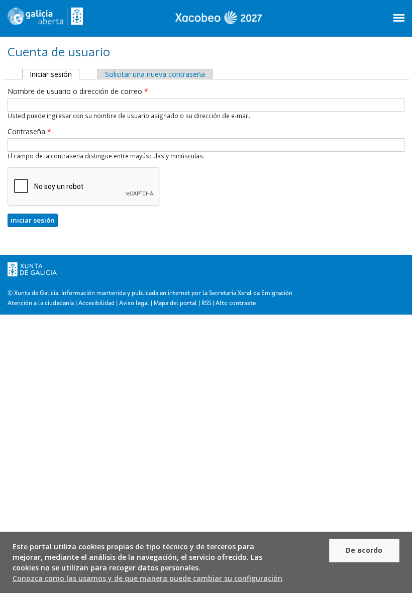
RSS (206, 304)
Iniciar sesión (54, 74)
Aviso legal (134, 304)
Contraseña (29, 131)
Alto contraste (236, 304)
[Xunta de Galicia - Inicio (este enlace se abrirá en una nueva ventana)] (32, 279)
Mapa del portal (175, 304)
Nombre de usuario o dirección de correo (78, 91)
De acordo (364, 550)
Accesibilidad (96, 304)
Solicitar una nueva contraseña (155, 74)
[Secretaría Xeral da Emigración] (45, 20)
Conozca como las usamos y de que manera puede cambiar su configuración (147, 578)
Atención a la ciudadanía (41, 304)
